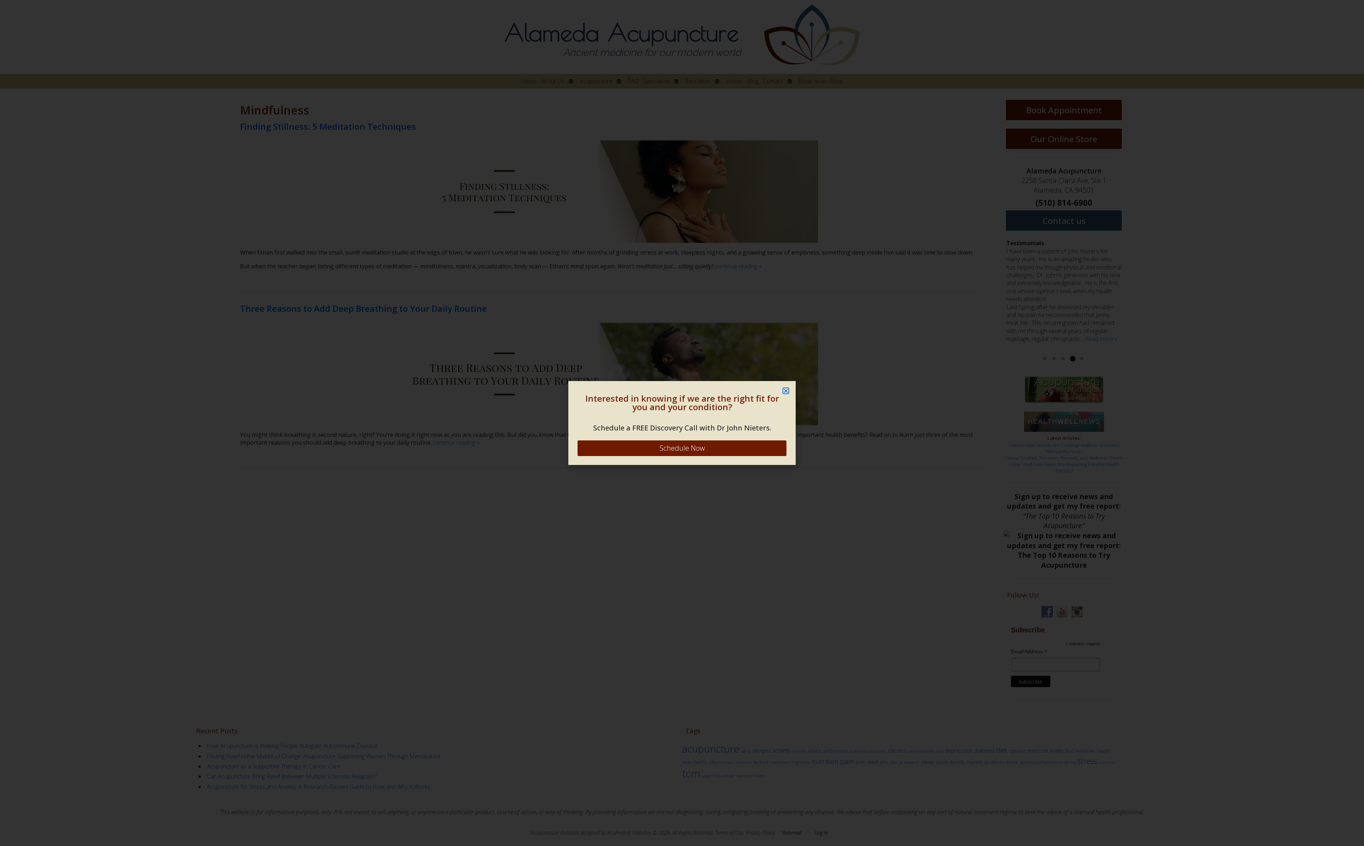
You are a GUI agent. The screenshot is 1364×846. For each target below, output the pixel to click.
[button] (786, 390)
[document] (682, 423)
